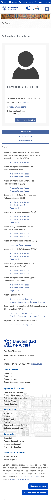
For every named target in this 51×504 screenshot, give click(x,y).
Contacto (8, 376)
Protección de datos (12, 447)
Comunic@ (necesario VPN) (16, 425)
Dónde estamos (10, 379)
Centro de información (13, 392)
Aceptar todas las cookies (35, 493)
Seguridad (14, 208)
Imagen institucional (12, 444)
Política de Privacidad (19, 479)
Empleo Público (10, 456)
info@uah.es (36, 364)
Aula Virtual (9, 419)
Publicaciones (25, 140)
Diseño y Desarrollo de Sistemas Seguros (27, 302)
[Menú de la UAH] (47, 9)
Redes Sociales (10, 404)
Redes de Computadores (20, 245)
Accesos (14, 2)
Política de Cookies (31, 476)
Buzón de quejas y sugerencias (17, 382)
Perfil (6, 2)
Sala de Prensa (10, 401)
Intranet (7, 416)
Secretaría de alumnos (13, 395)
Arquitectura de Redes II (20, 176)
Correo (7, 422)
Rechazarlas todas (38, 486)
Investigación (25, 136)
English (40, 2)
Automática (25, 102)
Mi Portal (8, 413)
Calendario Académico (13, 428)
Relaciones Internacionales (15, 398)
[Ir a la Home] (10, 7)
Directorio (8, 373)
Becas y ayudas (10, 459)
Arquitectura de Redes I (20, 162)
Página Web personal (17, 107)
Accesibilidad (9, 438)
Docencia (24, 131)
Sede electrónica (27, 2)
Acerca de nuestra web (14, 441)
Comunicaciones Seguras (21, 299)
